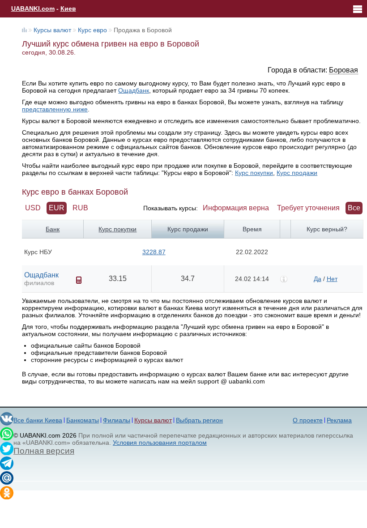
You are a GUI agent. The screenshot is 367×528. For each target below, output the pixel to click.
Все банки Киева (37, 420)
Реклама (339, 420)
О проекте (308, 420)
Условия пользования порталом (160, 442)
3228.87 (154, 251)
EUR (56, 208)
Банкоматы (82, 420)
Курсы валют (52, 30)
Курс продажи (297, 172)
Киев (68, 8)
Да (317, 278)
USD (33, 208)
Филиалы (116, 420)
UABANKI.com (33, 8)
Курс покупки (254, 172)
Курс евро (92, 30)
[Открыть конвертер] (78, 280)
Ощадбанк (133, 90)
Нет (332, 278)
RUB (80, 208)
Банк (53, 229)
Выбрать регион (199, 420)
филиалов (39, 282)
